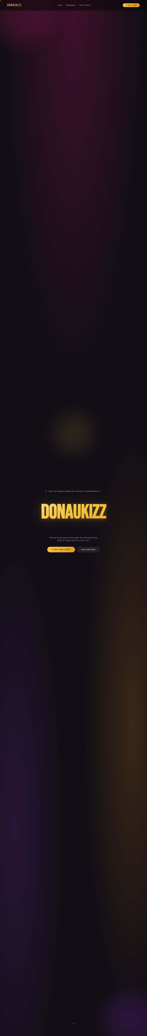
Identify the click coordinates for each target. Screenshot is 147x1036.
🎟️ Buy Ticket (131, 5)
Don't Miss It (85, 5)
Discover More (88, 550)
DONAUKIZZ (14, 5)
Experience (70, 5)
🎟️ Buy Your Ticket (61, 549)
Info (60, 5)
